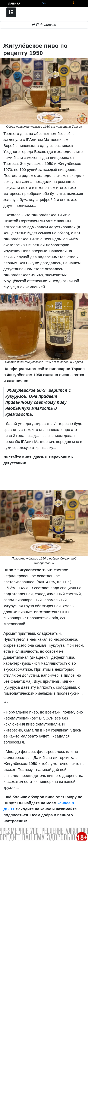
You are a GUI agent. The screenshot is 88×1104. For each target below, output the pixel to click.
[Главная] (3, 3)
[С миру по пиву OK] (73, 3)
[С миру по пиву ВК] (44, 3)
